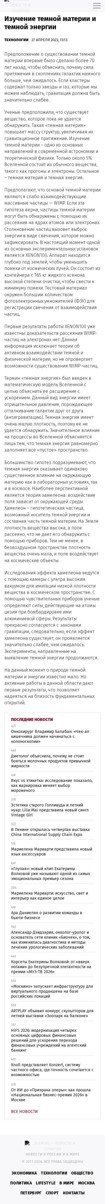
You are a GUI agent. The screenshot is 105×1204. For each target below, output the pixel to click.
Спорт (52, 1193)
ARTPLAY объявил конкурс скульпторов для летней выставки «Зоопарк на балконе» (52, 1013)
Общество (82, 1173)
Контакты (74, 1193)
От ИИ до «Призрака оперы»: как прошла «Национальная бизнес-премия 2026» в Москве (51, 1095)
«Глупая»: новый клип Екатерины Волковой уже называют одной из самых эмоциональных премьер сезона (50, 873)
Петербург (31, 1193)
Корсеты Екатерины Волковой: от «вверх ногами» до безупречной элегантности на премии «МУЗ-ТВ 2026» (51, 966)
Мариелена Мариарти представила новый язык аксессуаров (51, 852)
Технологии (16, 40)
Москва (86, 1183)
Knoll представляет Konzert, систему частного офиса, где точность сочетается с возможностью (52, 1069)
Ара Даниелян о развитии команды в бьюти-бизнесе (46, 915)
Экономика (24, 1173)
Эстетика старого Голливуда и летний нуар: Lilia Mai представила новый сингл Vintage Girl (50, 810)
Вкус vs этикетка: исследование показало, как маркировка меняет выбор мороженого (51, 785)
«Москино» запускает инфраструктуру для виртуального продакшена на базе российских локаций (52, 991)
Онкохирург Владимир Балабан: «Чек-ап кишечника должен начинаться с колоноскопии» (50, 736)
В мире (67, 1183)
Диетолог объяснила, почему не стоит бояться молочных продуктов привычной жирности (50, 761)
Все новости (24, 1111)
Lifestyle (45, 1183)
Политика (21, 1183)
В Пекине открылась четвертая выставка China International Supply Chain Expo (50, 832)
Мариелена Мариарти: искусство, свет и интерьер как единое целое (49, 896)
